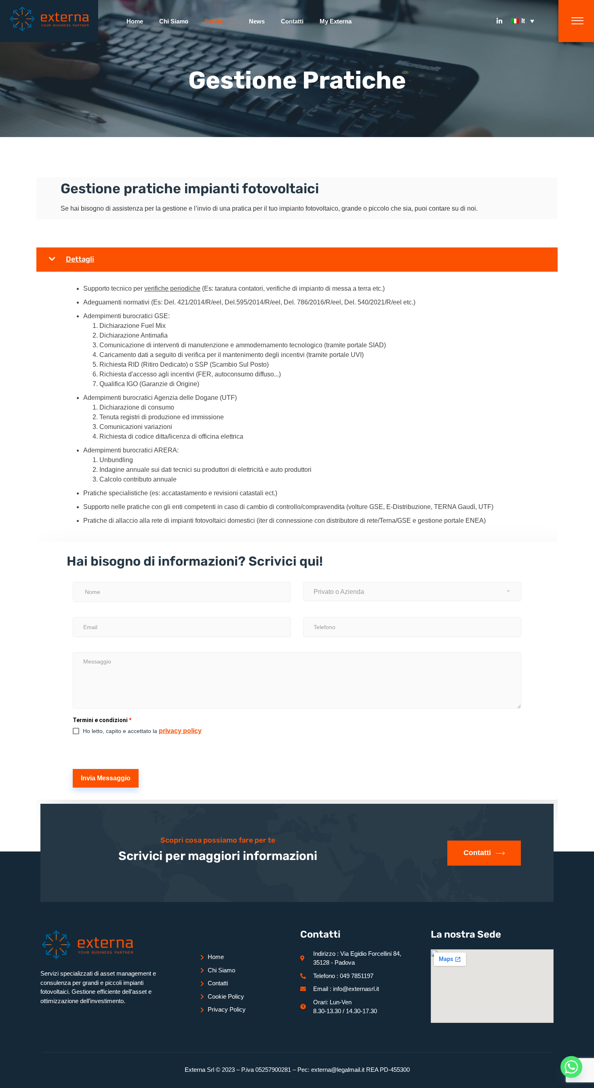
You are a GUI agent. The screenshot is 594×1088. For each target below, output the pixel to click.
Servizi (214, 21)
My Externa (336, 21)
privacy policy (180, 730)
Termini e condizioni (102, 720)
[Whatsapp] (571, 1067)
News (257, 21)
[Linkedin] (499, 21)
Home (134, 21)
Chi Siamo (173, 21)
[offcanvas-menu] (577, 21)
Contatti (292, 21)
